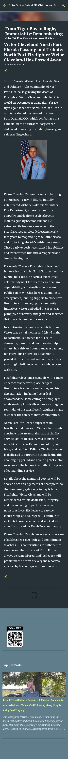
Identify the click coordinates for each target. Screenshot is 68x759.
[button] (6, 71)
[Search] (63, 5)
